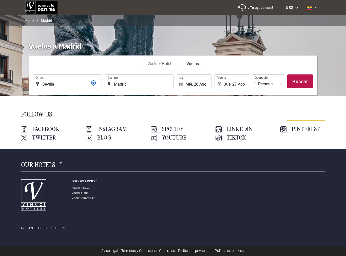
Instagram (112, 129)
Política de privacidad (195, 251)
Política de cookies (229, 251)
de (55, 228)
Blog (104, 138)
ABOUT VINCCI (80, 187)
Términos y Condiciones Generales (148, 251)
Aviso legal (109, 251)
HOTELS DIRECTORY (83, 198)
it (47, 228)
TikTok (236, 138)
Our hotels (38, 165)
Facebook (46, 129)
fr (39, 228)
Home (29, 20)
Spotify (173, 129)
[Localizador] (93, 83)
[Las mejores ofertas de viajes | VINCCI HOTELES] (41, 7)
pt (63, 228)
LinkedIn (240, 129)
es (22, 228)
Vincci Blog (80, 192)
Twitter (44, 138)
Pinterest (306, 129)
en (31, 228)
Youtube (174, 138)
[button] (258, 7)
